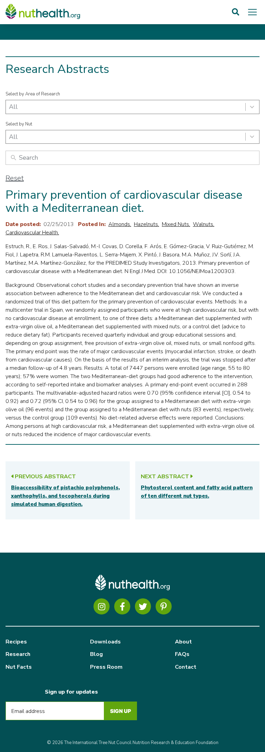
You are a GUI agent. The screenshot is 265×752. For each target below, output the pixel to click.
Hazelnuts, (146, 224)
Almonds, (119, 224)
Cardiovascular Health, (32, 232)
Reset (15, 178)
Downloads (105, 642)
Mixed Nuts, (176, 224)
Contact (185, 667)
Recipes (16, 642)
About (183, 642)
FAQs (182, 654)
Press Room (106, 667)
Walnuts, (203, 224)
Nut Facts (19, 667)
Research (18, 654)
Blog (96, 654)
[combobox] (132, 107)
